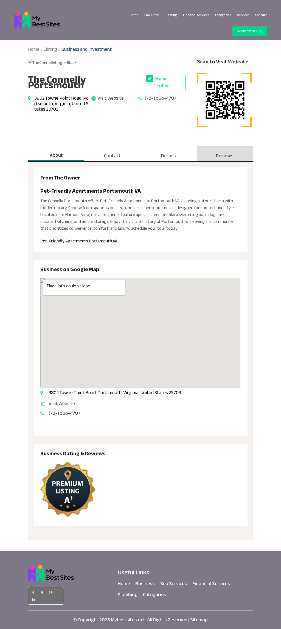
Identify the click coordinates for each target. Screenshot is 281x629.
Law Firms (151, 15)
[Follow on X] (42, 592)
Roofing (171, 15)
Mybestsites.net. (128, 619)
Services (243, 15)
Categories (223, 15)
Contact (261, 15)
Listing (50, 49)
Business (145, 585)
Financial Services (196, 15)
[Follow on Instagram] (50, 592)
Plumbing (127, 596)
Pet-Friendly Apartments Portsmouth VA (78, 241)
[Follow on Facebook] (33, 592)
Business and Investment (86, 49)
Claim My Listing (250, 31)
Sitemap (199, 619)
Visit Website (110, 98)
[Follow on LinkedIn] (33, 599)
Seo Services (173, 585)
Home (134, 15)
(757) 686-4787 (160, 98)
